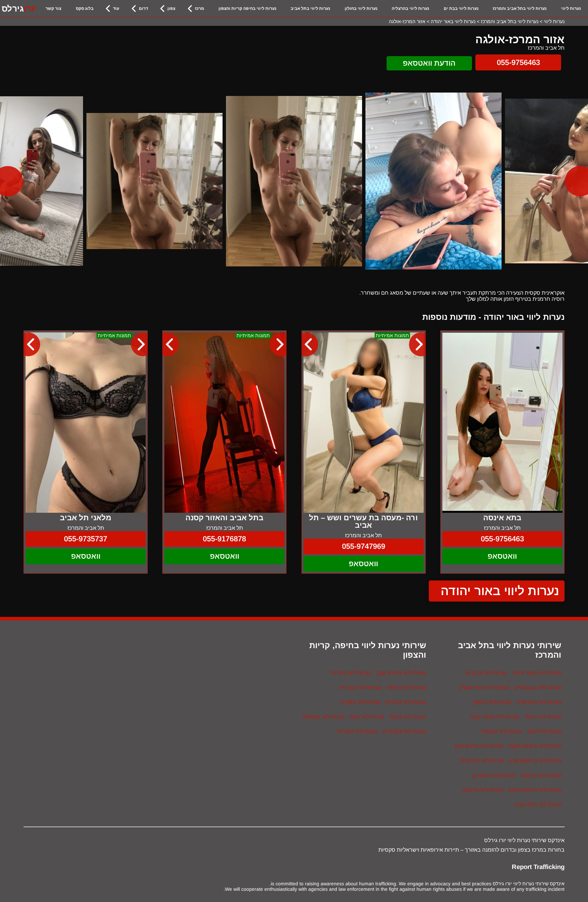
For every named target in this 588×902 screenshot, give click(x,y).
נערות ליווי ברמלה (541, 775)
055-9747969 (363, 546)
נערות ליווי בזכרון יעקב (401, 673)
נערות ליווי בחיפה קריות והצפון (247, 8)
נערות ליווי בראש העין (479, 746)
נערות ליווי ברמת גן (494, 775)
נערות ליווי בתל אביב (310, 8)
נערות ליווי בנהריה (405, 702)
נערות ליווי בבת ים (461, 8)
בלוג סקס (85, 8)
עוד (116, 8)
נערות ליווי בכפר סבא (495, 717)
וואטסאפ (502, 556)
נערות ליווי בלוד (543, 731)
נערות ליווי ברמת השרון (534, 790)
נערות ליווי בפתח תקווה (534, 746)
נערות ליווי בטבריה (360, 687)
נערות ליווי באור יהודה (500, 591)
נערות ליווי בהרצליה (410, 8)
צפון (171, 8)
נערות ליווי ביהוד (542, 717)
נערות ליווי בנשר (407, 717)
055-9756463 (518, 62)
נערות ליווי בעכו (366, 717)
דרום (143, 8)
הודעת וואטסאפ (429, 63)
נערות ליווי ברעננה (482, 790)
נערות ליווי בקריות (357, 731)
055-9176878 (224, 539)
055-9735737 (85, 539)
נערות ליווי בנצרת (360, 702)
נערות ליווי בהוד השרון (484, 687)
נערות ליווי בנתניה (501, 731)
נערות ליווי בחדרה (350, 673)
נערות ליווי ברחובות (482, 761)
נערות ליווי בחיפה (406, 687)
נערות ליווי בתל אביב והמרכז (519, 8)
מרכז (199, 8)
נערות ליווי (571, 8)
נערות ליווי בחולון (361, 8)
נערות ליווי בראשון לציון (535, 761)
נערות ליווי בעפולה (323, 717)
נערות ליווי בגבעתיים (537, 687)
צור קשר (53, 8)
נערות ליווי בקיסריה (404, 731)
